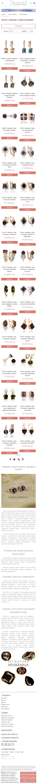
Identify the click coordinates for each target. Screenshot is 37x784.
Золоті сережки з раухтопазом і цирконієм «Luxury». (27, 269)
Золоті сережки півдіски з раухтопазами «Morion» (9, 95)
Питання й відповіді (6, 720)
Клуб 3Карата (5, 708)
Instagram (7, 754)
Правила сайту (5, 704)
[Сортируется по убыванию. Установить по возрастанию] (32, 31)
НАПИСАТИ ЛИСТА (9, 734)
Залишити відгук (9, 737)
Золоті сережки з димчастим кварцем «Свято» (27, 130)
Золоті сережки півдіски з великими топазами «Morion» (28, 61)
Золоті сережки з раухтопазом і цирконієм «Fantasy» (9, 443)
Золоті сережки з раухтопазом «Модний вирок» (9, 269)
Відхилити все (28, 776)
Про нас (3, 700)
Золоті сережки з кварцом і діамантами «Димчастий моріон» (9, 408)
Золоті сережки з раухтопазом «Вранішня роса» (27, 339)
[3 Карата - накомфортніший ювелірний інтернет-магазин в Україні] (18, 3)
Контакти (4, 698)
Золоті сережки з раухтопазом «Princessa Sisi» (9, 165)
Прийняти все (28, 773)
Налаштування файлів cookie (28, 780)
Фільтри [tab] (18, 26)
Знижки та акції (5, 722)
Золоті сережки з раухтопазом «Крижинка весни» (27, 373)
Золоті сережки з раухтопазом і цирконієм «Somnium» (27, 408)
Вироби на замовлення (7, 717)
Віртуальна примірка (7, 726)
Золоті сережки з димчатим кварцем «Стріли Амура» (9, 304)
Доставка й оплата (6, 715)
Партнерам (4, 706)
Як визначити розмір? (7, 724)
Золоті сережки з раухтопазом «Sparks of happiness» (27, 234)
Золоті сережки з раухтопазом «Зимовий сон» (27, 200)
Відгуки (3, 702)
